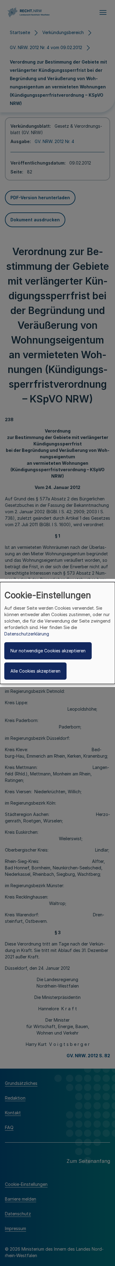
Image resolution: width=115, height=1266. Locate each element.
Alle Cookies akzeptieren (35, 671)
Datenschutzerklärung (26, 633)
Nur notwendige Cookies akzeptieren (48, 650)
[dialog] (57, 633)
